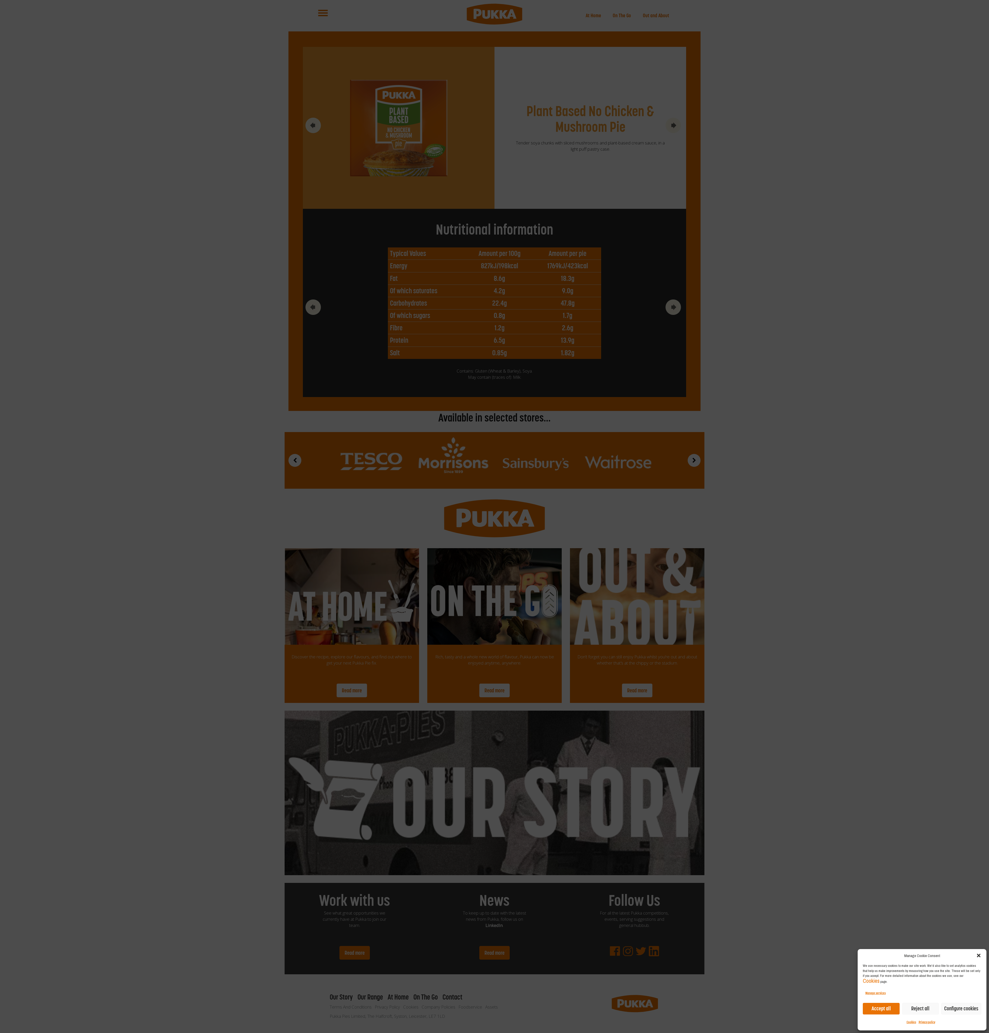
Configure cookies (961, 1008)
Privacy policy (927, 1022)
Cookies (871, 981)
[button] (978, 955)
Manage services (875, 993)
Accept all (881, 1008)
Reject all (920, 1008)
